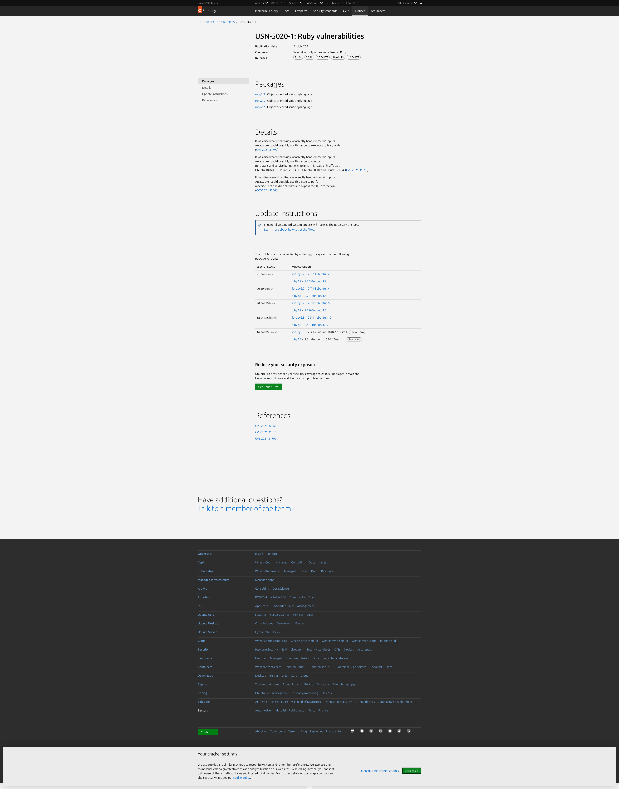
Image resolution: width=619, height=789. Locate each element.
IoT (200, 605)
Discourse (323, 684)
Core (294, 675)
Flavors (300, 623)
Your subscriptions (267, 684)
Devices (327, 693)
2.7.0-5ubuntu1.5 (319, 303)
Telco (312, 710)
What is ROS (278, 597)
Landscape (205, 658)
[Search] (421, 3)
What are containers (268, 666)
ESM (286, 10)
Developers (284, 623)
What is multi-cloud (364, 640)
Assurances (378, 10)
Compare (292, 658)
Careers (293, 731)
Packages (208, 81)
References (209, 100)
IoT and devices (365, 701)
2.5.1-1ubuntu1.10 (319, 317)
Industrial (280, 710)
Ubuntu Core (206, 614)
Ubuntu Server (207, 632)
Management (305, 605)
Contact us (208, 732)
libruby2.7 (298, 274)
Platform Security (266, 10)
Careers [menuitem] (350, 2)
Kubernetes (205, 571)
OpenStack (205, 553)
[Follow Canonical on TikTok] (400, 732)
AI (256, 701)
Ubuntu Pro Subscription (271, 693)
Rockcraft (376, 666)
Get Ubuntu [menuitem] (332, 2)
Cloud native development (395, 701)
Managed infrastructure (213, 579)
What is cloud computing (271, 640)
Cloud (202, 640)
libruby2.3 (298, 332)
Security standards (325, 10)
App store (261, 605)
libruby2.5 (298, 317)
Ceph (201, 562)
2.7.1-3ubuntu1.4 (319, 288)
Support (272, 553)
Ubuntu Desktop (208, 623)
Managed (282, 562)
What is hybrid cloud (335, 640)
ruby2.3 (260, 94)
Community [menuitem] (312, 2)
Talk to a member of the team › (246, 508)
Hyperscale (262, 632)
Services (298, 614)
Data (264, 701)
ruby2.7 (260, 106)
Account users (292, 684)
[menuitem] (407, 3)
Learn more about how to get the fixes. (289, 229)
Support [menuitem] (293, 2)
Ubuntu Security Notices (216, 21)
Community (297, 597)
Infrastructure (279, 701)
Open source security (338, 701)
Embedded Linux (283, 605)
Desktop (260, 675)
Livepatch (301, 10)
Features (260, 614)
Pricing (308, 684)
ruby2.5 (260, 100)
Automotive (263, 710)
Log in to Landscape (335, 658)
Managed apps (264, 579)
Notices (360, 10)
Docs (312, 562)
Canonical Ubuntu (208, 2)
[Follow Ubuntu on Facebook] (363, 732)
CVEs (346, 10)
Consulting (298, 562)
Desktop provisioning (304, 693)
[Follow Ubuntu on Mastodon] (353, 732)
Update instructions (215, 93)
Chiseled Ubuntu (295, 666)
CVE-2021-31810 (356, 170)
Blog (304, 731)
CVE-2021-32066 (266, 190)
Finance (323, 710)
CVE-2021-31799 (266, 149)
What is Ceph (263, 562)
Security (203, 649)
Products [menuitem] (259, 2)
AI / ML (202, 588)
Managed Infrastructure (306, 701)
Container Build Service (351, 666)
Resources (327, 571)
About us (261, 731)
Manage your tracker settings (380, 770)
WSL (284, 675)
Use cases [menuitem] (276, 2)
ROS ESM (261, 597)
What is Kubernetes (267, 571)
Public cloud (388, 640)
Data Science (281, 588)
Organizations (264, 623)
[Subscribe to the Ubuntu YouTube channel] (391, 732)
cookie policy (241, 777)
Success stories (279, 614)
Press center (334, 731)
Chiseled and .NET (321, 666)
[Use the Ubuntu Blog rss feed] (410, 732)
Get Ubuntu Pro (268, 386)
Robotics (204, 597)
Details (206, 87)
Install (259, 553)
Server (274, 675)
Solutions (204, 701)
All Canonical (405, 2)
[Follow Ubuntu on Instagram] (381, 732)
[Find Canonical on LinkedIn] (372, 732)
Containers (205, 666)
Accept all (411, 770)
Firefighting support (346, 684)
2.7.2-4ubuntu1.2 (319, 274)
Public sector (297, 710)
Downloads (205, 675)
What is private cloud (304, 640)
